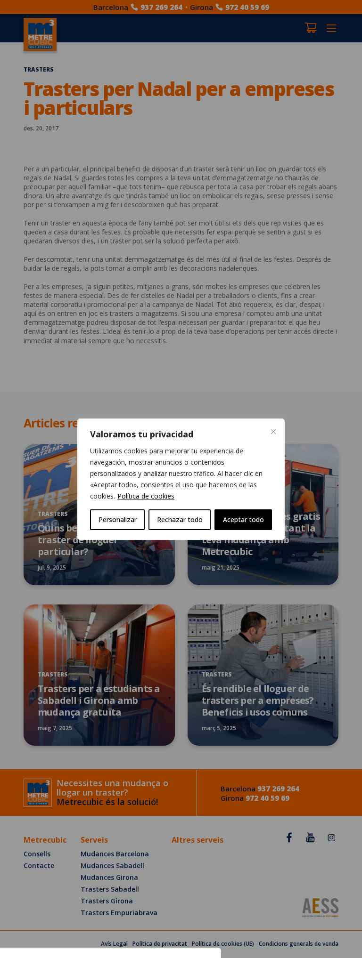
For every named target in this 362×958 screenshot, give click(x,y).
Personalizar (118, 519)
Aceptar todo (243, 519)
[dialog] (181, 479)
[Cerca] (273, 431)
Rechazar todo (180, 519)
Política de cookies (145, 495)
